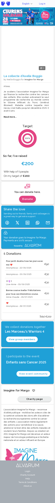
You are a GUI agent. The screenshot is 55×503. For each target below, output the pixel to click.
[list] (27, 283)
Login (27, 471)
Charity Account (27, 475)
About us (28, 486)
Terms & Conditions (27, 482)
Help (27, 478)
